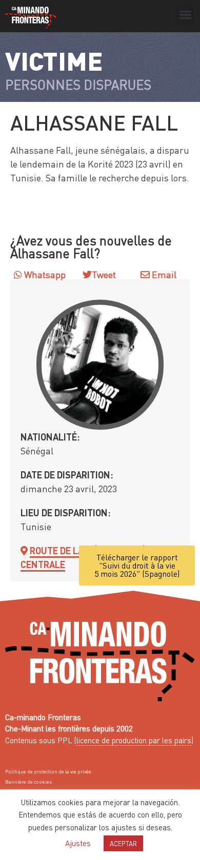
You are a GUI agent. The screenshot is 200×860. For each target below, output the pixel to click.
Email (163, 274)
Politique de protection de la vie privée (48, 771)
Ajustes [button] (78, 843)
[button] (185, 15)
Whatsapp (44, 274)
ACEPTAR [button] (123, 843)
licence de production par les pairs (133, 740)
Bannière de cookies (28, 782)
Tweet (104, 274)
